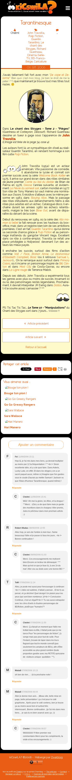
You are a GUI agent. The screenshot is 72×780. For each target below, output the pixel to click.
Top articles (51, 771)
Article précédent (38, 323)
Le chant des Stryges (35, 45)
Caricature (40, 61)
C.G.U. (27, 774)
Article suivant (34, 337)
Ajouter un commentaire (36, 445)
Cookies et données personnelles (49, 774)
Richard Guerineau (37, 50)
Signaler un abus (13, 774)
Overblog (57, 757)
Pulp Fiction (35, 36)
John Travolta (35, 32)
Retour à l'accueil (36, 347)
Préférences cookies (35, 776)
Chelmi (19, 771)
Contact (63, 771)
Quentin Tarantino (34, 41)
